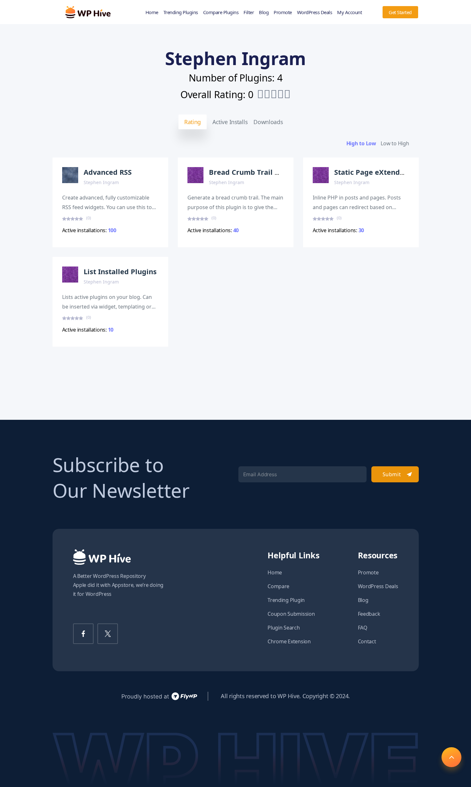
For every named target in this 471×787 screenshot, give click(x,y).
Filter (249, 12)
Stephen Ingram (101, 182)
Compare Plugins (221, 12)
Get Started (400, 12)
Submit (392, 474)
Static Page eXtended (371, 172)
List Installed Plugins (120, 271)
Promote (283, 12)
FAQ (363, 627)
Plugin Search (284, 627)
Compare (278, 586)
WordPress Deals (314, 12)
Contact (367, 641)
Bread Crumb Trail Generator (259, 172)
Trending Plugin (286, 600)
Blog (264, 12)
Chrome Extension (289, 641)
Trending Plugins (180, 12)
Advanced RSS (108, 172)
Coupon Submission (291, 613)
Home (151, 12)
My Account (349, 12)
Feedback (369, 613)
